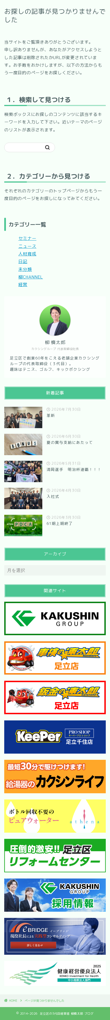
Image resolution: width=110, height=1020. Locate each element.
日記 (22, 261)
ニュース (27, 246)
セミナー (27, 238)
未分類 (25, 269)
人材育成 (27, 254)
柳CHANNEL (30, 277)
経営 (22, 284)
